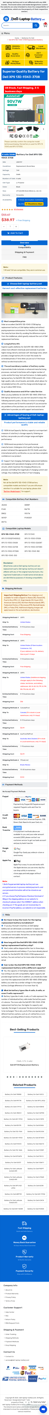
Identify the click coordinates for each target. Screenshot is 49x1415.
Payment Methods (12, 1341)
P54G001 (28, 518)
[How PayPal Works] (37, 1378)
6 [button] (23, 1077)
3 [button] (13, 1077)
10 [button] (35, 1077)
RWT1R (27, 509)
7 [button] (26, 1077)
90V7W (27, 514)
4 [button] (16, 1077)
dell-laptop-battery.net (27, 1398)
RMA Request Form (12, 1323)
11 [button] (38, 1077)
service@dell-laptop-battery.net (17, 1360)
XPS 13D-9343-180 (32, 551)
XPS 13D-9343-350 (9, 556)
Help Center (9, 1312)
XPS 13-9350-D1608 (9, 543)
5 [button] (20, 1077)
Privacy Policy (10, 1297)
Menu (7, 33)
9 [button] (32, 1077)
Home (17, 38)
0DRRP (27, 505)
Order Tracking (10, 1334)
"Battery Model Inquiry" (12, 491)
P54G (3, 509)
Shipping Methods (12, 1338)
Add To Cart (16, 233)
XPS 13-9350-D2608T (33, 543)
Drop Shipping (10, 1345)
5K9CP (4, 518)
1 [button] (7, 1077)
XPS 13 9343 (29, 534)
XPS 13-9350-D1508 (32, 539)
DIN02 (3, 514)
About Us (8, 1290)
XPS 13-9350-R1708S (10, 551)
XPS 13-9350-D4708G (33, 547)
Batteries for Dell (28, 38)
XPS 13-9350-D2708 (9, 547)
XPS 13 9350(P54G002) (10, 539)
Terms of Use (10, 1301)
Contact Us (9, 1356)
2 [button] (10, 1077)
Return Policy (10, 1319)
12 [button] (41, 1077)
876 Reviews (18, 209)
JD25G (4, 505)
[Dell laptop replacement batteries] (24, 18)
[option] (24, 109)
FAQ (6, 1316)
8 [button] (29, 1077)
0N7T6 (4, 522)
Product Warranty (11, 1293)
